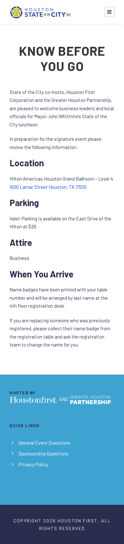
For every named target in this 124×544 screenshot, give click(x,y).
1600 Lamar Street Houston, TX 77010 (48, 187)
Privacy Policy (33, 464)
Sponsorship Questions (43, 453)
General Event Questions (44, 443)
